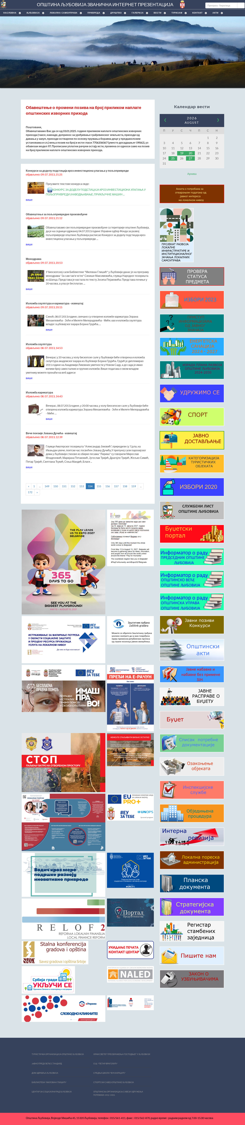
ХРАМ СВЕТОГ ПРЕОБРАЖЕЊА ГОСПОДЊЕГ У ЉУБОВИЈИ (121, 1054)
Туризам (177, 13)
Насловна (9, 13)
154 (90, 486)
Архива (191, 173)
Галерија (138, 13)
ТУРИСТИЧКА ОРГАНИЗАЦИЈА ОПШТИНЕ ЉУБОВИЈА (58, 1054)
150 (55, 486)
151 (64, 486)
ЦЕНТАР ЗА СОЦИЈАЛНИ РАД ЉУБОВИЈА (52, 1091)
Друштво (116, 13)
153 (81, 486)
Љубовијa (33, 13)
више (29, 199)
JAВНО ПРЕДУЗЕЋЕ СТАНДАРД (47, 1063)
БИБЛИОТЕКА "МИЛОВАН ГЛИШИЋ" (49, 1082)
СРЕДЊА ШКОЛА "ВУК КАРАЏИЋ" (109, 1073)
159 (133, 486)
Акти (215, 13)
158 (125, 486)
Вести (158, 13)
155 (99, 486)
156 (107, 486)
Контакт (197, 13)
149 (47, 486)
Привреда (94, 13)
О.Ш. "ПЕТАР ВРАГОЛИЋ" (105, 1063)
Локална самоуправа (64, 13)
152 (73, 486)
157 (116, 486)
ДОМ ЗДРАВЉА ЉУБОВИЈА (45, 1073)
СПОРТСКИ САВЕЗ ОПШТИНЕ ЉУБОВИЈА (113, 1082)
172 (30, 492)
